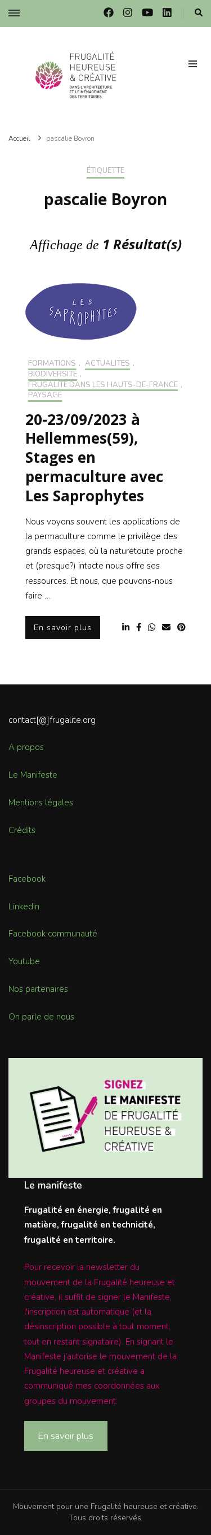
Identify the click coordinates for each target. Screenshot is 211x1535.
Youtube (24, 961)
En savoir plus (63, 627)
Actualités (107, 363)
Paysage (45, 395)
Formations (52, 363)
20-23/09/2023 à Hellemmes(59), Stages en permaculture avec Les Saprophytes (94, 457)
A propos (26, 747)
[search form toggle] (199, 13)
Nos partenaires (38, 989)
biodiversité (52, 374)
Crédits (21, 830)
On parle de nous (41, 1016)
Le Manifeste (32, 774)
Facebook (27, 878)
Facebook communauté (52, 933)
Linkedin (23, 906)
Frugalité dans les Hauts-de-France (103, 385)
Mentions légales (40, 802)
